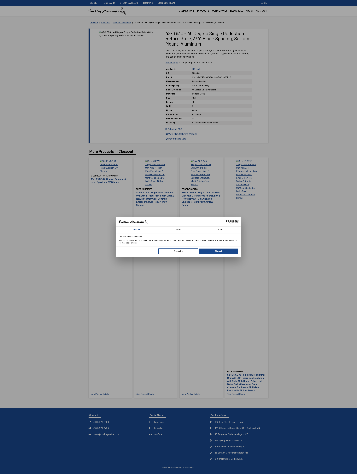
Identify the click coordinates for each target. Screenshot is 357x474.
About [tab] (220, 230)
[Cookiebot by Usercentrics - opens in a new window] (226, 221)
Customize (178, 251)
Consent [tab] (136, 230)
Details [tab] (179, 230)
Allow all (218, 251)
